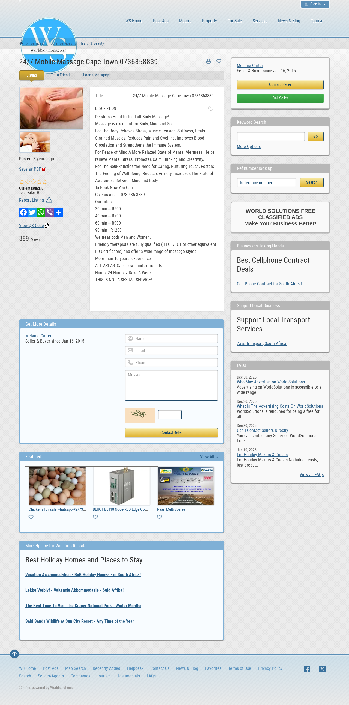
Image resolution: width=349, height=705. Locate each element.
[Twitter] (32, 212)
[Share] (58, 212)
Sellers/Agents (51, 676)
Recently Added (106, 668)
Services (260, 20)
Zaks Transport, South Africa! (262, 343)
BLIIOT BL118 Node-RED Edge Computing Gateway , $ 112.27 (124, 509)
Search (25, 676)
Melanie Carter (250, 65)
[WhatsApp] (41, 212)
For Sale (235, 20)
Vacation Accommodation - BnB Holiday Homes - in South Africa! (83, 574)
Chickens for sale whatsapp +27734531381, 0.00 (51, 509)
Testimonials (129, 676)
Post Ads (161, 20)
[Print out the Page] (208, 61)
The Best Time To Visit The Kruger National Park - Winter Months (83, 605)
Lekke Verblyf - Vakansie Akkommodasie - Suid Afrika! (74, 590)
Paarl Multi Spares (156, 509)
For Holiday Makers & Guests (262, 454)
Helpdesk (135, 668)
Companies (80, 676)
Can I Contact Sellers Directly (262, 430)
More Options (249, 146)
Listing (31, 75)
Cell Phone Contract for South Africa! (269, 283)
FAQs (151, 676)
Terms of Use (239, 668)
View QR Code (31, 225)
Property (209, 20)
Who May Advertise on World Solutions (271, 382)
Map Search (75, 668)
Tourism (317, 20)
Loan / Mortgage (96, 74)
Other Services (61, 43)
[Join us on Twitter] (322, 669)
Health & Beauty (91, 43)
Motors (185, 20)
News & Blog (289, 20)
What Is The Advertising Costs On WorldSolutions (280, 406)
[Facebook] (23, 212)
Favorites (213, 668)
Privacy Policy (270, 668)
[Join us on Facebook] (307, 669)
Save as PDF (30, 169)
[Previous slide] (34, 496)
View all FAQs (312, 474)
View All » (209, 456)
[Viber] (49, 212)
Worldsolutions (61, 687)
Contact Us (159, 668)
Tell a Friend (60, 74)
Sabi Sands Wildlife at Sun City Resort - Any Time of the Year (79, 621)
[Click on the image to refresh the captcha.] (140, 415)
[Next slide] (209, 496)
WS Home (133, 20)
